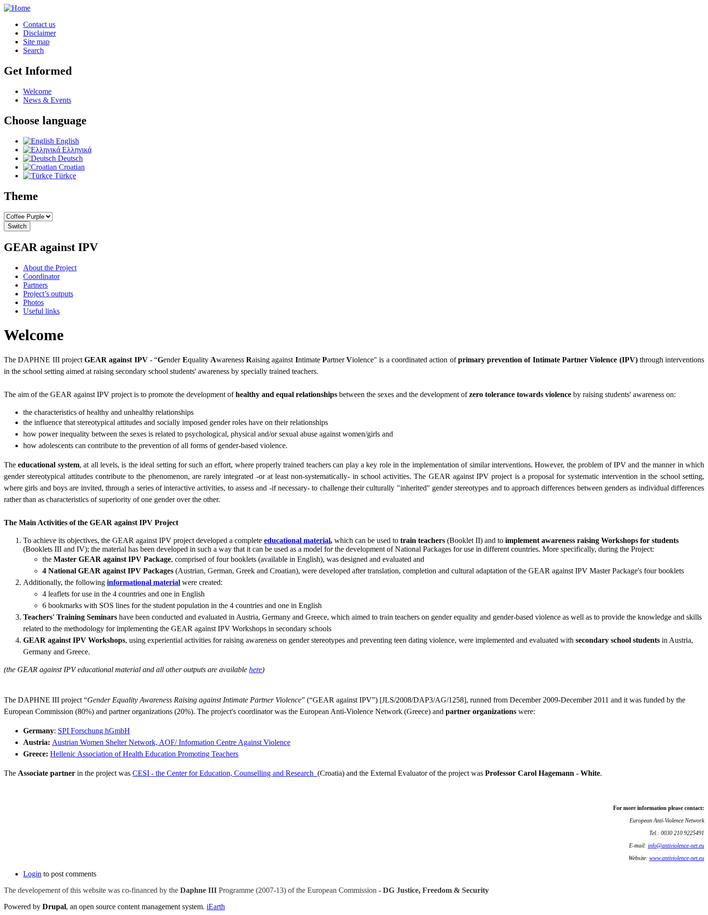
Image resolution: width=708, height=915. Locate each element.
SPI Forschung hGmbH (94, 731)
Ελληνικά (76, 150)
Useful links (41, 311)
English (66, 141)
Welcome (37, 91)
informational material (143, 582)
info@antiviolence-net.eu (676, 845)
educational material (297, 540)
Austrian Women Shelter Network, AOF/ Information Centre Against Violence (171, 742)
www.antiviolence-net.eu (676, 858)
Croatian (71, 167)
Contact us (39, 24)
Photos (33, 302)
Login (32, 874)
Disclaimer (39, 33)
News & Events (47, 100)
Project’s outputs (48, 294)
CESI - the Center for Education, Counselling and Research (224, 773)
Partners (35, 285)
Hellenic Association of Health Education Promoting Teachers (144, 754)
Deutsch (69, 158)
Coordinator (41, 276)
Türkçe (64, 176)
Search (33, 50)
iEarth (216, 906)
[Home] (17, 8)
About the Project (50, 268)
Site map (36, 42)
